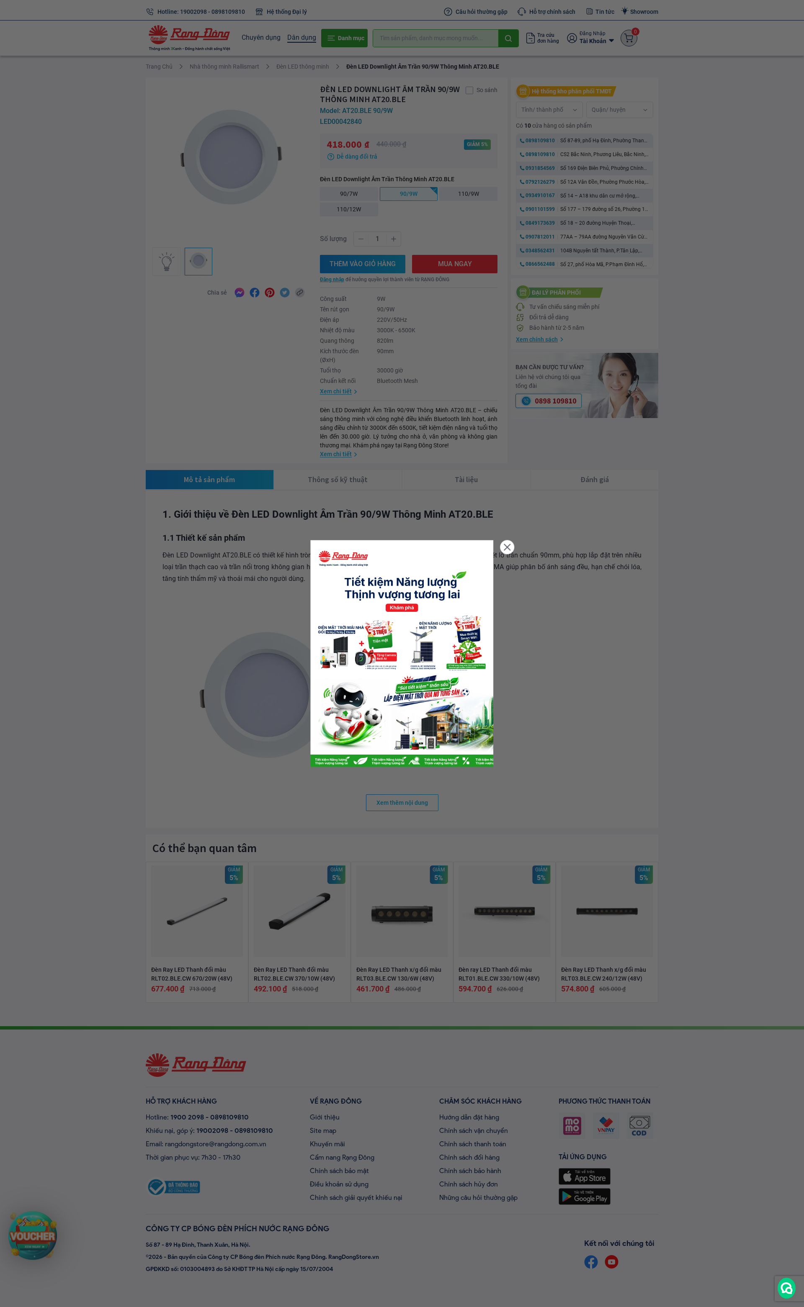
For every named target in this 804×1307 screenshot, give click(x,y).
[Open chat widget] (787, 1288)
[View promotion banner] (401, 653)
